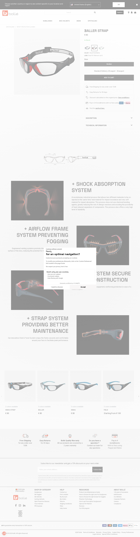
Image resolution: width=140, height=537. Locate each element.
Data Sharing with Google (55, 278)
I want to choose (57, 287)
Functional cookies (53, 276)
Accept (83, 287)
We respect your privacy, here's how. (57, 266)
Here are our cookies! (54, 274)
